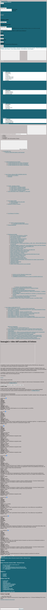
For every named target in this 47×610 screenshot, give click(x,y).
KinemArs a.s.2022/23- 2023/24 (14, 204)
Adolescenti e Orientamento (15, 261)
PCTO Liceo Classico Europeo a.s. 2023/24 (18, 235)
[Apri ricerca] (37, 55)
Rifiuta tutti (10, 385)
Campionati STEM (14, 202)
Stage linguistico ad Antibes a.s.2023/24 (18, 236)
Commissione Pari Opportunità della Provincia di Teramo (24, 290)
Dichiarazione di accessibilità (8, 585)
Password (14, 10)
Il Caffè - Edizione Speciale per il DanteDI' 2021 (19, 189)
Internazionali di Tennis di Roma (19, 275)
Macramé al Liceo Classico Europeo (17, 239)
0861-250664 (7, 565)
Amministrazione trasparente (8, 589)
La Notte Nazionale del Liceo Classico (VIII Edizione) (18, 165)
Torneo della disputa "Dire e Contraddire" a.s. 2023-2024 (19, 191)
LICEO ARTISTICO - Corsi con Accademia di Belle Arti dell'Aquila (21, 308)
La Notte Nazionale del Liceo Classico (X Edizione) (18, 163)
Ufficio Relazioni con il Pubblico (9, 584)
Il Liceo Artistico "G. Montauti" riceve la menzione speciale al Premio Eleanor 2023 (24, 338)
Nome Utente (14, 9)
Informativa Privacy (7, 582)
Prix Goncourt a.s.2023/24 (15, 237)
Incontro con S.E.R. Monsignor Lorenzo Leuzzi (22, 274)
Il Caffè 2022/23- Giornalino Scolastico (18, 188)
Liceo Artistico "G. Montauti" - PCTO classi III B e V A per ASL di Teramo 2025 (23, 312)
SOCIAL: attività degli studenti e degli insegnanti (14, 152)
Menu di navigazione (23, 149)
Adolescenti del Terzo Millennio (16, 242)
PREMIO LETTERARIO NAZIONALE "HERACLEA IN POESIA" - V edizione (29, 291)
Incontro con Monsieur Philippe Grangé (18, 255)
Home (4, 135)
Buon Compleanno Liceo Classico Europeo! (18, 251)
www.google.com (4, 516)
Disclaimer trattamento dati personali (7, 599)
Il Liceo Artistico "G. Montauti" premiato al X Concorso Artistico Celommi (22, 337)
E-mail (13, 28)
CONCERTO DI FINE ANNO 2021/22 (20, 223)
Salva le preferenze (10, 555)
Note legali (5, 581)
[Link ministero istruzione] (5, 2)
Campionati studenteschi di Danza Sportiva (18, 258)
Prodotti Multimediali (12, 224)
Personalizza (3, 385)
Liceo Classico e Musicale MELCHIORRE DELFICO (16, 174)
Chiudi (2, 35)
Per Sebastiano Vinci (17, 292)
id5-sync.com (3, 455)
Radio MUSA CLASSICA (13, 175)
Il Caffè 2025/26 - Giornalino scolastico (18, 187)
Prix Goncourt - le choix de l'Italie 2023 (18, 257)
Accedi (2, 3)
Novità (4, 136)
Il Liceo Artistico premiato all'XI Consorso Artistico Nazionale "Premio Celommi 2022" (25, 335)
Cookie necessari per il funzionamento (7, 393)
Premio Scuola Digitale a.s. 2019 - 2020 (18, 247)
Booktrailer (10, 176)
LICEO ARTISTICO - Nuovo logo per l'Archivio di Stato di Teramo (21, 316)
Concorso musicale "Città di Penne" (17, 240)
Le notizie (5, 137)
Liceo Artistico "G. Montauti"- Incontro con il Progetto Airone (20, 311)
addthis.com (2, 398)
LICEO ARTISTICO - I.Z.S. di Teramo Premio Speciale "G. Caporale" (22, 333)
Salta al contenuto (3, 1)
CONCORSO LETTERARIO (19, 289)
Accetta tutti (19, 385)
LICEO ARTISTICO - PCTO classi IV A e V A (19, 327)
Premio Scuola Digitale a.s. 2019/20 (17, 252)
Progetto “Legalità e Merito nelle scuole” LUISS (19, 250)
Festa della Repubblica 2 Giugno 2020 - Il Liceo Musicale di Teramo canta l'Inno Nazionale (28, 245)
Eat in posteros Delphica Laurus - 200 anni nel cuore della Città (22, 249)
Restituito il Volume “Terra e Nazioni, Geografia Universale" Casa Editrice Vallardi (26, 297)
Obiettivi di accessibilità (7, 586)
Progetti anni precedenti (12, 234)
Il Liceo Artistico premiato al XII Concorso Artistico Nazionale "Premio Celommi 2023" (25, 328)
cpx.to (1, 425)
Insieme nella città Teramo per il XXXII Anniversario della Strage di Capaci (25, 254)
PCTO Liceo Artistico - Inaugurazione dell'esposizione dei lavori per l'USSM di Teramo (25, 336)
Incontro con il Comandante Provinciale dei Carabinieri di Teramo (25, 288)
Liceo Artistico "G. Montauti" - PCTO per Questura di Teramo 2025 (21, 313)
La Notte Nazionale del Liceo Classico (13, 161)
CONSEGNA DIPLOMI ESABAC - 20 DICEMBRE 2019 (22, 246)
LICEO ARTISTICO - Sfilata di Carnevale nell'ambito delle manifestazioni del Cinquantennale (26, 332)
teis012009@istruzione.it (15, 566)
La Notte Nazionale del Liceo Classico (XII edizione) (18, 162)
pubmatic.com (3, 497)
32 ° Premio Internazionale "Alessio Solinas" (21, 296)
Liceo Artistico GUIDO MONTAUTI (12, 307)
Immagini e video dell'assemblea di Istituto (23, 287)
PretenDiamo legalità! (14, 262)
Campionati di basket (14, 260)
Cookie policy (5, 580)
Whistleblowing (6, 587)
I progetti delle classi (7, 151)
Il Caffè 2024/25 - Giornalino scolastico (18, 190)
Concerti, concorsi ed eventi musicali (17, 222)
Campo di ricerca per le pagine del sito (7, 134)
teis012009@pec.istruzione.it (15, 568)
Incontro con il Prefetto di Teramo (16, 248)
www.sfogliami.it (3, 530)
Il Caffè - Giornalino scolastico (14, 185)
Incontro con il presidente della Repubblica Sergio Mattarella (24, 295)
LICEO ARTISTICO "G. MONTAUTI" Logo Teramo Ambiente (20, 334)
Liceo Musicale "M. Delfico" (13, 213)
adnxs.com (2, 411)
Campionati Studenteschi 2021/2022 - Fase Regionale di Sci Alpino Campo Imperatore (27, 259)
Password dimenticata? (4, 12)
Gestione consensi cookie (8, 588)
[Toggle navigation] (10, 55)
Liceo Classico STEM (12, 200)
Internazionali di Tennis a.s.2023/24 (17, 256)
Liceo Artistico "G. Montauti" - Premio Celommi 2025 (18, 314)
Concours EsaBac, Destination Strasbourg (18, 238)
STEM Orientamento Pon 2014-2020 (17, 201)
